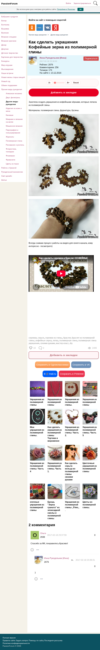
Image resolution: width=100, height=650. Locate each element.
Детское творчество (9, 53)
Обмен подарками (9, 85)
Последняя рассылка (53, 640)
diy (71, 343)
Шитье (4, 180)
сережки (33, 338)
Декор (3, 45)
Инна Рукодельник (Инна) (53, 58)
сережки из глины (53, 338)
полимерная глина (68, 340)
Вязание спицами (8, 37)
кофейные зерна (44, 340)
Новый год (5, 81)
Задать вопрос (22, 640)
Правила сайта (9, 640)
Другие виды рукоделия (12, 102)
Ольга (43, 533)
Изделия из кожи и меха (14, 109)
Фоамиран (10, 156)
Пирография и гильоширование (13, 131)
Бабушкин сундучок (9, 17)
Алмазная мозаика (14, 93)
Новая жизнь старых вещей (13, 77)
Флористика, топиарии (11, 150)
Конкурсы (5, 61)
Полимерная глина (14, 141)
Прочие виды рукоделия (11, 89)
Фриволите (10, 160)
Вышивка (5, 29)
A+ (68, 82)
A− (49, 82)
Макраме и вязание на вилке (14, 120)
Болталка (5, 25)
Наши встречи (7, 73)
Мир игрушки (6, 65)
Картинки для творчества (12, 57)
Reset (76, 82)
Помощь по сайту (36, 640)
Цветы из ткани (12, 164)
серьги (41, 338)
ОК (80, 9)
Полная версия (9, 638)
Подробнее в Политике (66, 9)
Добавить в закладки (64, 92)
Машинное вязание (14, 126)
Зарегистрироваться (82, 3)
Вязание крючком (8, 41)
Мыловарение (7, 69)
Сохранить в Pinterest (71, 374)
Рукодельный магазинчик (12, 172)
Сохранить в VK (81, 364)
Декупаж (4, 49)
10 (34, 348)
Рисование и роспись (15, 145)
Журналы (10, 137)
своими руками (47, 343)
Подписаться (91, 58)
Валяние (5, 33)
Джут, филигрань (13, 97)
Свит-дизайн (6, 176)
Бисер (4, 21)
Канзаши (9, 115)
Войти (68, 3)
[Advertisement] (64, 313)
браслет (67, 338)
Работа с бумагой (8, 168)
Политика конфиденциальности (16, 643)
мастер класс (62, 343)
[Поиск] (95, 3)
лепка (55, 340)
